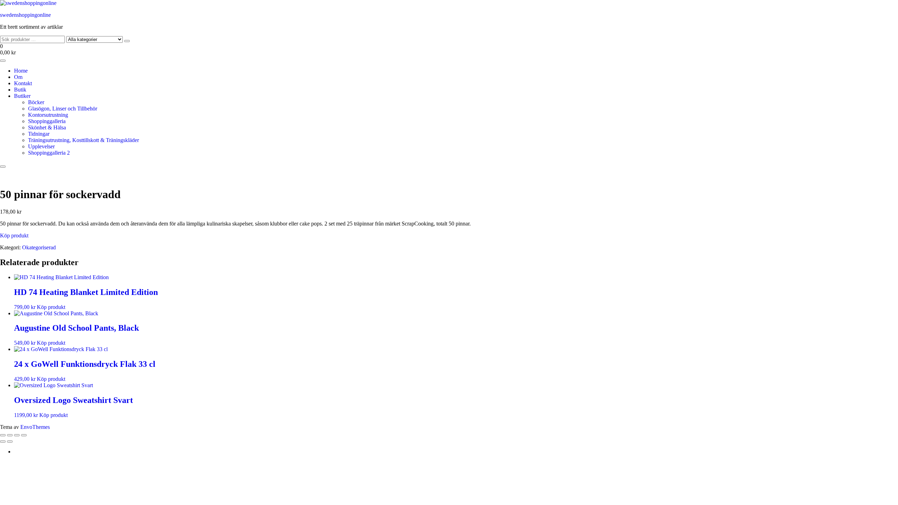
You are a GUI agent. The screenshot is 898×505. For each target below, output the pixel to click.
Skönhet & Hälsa (47, 127)
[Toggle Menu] (3, 61)
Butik (20, 90)
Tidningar (38, 134)
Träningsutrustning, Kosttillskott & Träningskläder (83, 140)
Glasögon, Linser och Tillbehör (62, 109)
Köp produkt (14, 235)
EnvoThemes (35, 427)
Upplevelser (41, 146)
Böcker (36, 102)
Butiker (22, 96)
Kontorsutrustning (48, 115)
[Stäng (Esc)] (24, 435)
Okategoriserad (39, 247)
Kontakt (23, 83)
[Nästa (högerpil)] (10, 441)
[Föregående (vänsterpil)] (3, 441)
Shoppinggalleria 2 (49, 153)
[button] (449, 49)
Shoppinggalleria (47, 121)
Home (21, 71)
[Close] (3, 167)
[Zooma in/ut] (3, 435)
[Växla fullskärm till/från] (10, 435)
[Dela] (17, 435)
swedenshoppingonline (25, 15)
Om (18, 77)
